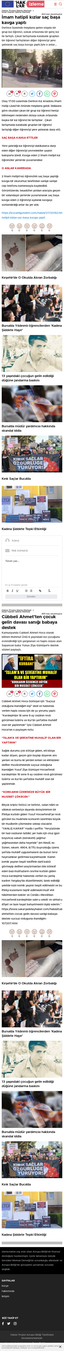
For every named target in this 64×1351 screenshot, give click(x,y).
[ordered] (26, 591)
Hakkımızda (8, 1291)
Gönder (31, 596)
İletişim (5, 1296)
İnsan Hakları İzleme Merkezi (16, 12)
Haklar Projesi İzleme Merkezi (16, 11)
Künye (5, 1286)
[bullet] (31, 591)
